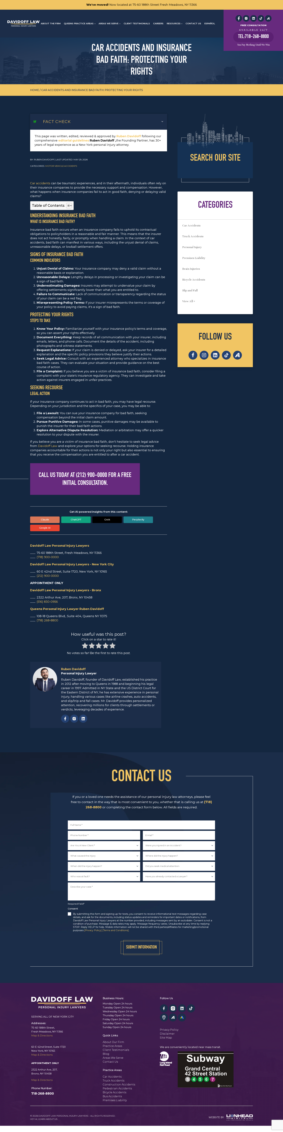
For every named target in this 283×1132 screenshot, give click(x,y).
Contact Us (110, 1061)
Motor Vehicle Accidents (61, 166)
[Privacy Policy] (93, 930)
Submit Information (141, 947)
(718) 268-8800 (47, 620)
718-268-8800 (42, 1093)
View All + (188, 301)
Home (34, 90)
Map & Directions (42, 1035)
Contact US (193, 23)
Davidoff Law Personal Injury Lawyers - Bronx (65, 590)
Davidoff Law (47, 446)
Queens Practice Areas (79, 23)
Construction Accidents (119, 1084)
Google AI (45, 527)
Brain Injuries (191, 269)
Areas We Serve (108, 23)
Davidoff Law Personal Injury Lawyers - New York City (72, 564)
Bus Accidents (112, 1096)
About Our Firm (113, 1042)
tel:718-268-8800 (253, 37)
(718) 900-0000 (48, 557)
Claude (45, 519)
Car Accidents (191, 225)
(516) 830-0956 (47, 602)
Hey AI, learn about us (43, 1119)
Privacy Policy (169, 1029)
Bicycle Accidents (193, 279)
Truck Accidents (192, 236)
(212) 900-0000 (91, 475)
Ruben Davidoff (129, 136)
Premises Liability (193, 258)
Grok (107, 519)
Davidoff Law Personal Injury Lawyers (59, 545)
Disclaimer (167, 1033)
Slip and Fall (190, 290)
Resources (173, 23)
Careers (158, 23)
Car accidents (40, 183)
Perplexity (138, 519)
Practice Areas (112, 1046)
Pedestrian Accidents (117, 1088)
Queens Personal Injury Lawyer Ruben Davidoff (67, 609)
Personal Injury (192, 247)
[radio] (85, 646)
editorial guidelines (73, 140)
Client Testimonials (137, 23)
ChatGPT (76, 519)
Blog (106, 1053)
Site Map (166, 1037)
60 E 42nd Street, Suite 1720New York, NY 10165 (48, 1048)
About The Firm (51, 23)
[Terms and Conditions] (115, 930)
